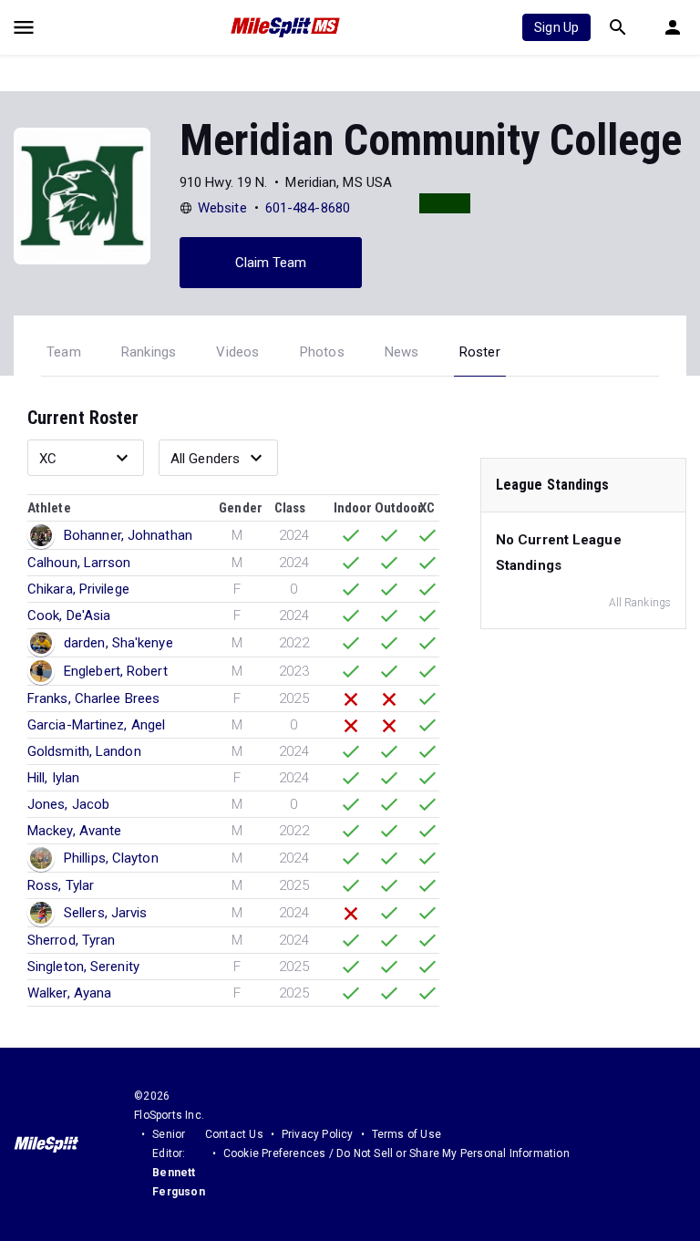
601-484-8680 (307, 208)
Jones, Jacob (68, 804)
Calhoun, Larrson (79, 562)
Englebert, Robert (116, 671)
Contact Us (234, 1134)
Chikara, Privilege (78, 589)
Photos (322, 352)
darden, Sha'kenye (118, 643)
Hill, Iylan (53, 778)
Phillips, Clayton (111, 858)
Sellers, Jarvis (106, 913)
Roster (479, 352)
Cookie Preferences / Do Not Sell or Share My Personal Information (396, 1153)
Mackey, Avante (74, 830)
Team (63, 352)
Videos (237, 352)
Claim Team (271, 262)
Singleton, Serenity (83, 966)
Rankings (149, 352)
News (402, 352)
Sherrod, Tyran (71, 940)
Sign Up (556, 27)
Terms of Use (406, 1134)
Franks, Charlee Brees (93, 698)
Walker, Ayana (69, 993)
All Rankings (640, 602)
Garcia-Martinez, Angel (96, 725)
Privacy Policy (318, 1134)
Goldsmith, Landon (84, 751)
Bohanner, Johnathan (128, 535)
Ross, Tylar (60, 885)
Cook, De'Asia (68, 615)
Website (222, 208)
